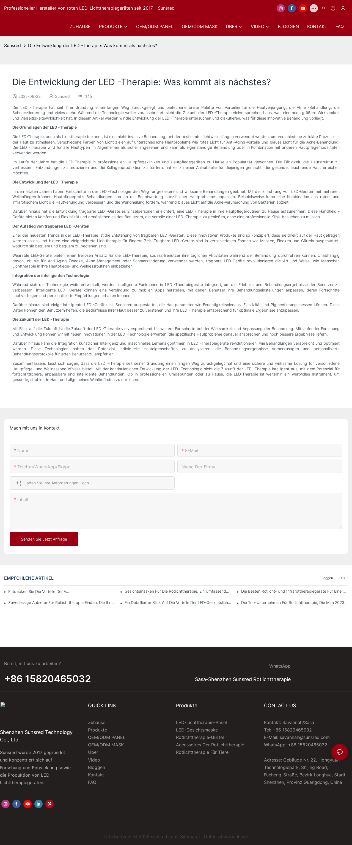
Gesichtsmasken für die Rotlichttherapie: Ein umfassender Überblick (178, 591)
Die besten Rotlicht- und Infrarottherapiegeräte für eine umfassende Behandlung (294, 591)
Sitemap (188, 836)
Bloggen (326, 578)
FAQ (342, 578)
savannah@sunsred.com (305, 737)
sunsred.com (164, 836)
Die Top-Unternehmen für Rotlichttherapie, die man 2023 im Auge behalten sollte (294, 602)
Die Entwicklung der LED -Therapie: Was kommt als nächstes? (92, 45)
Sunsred (12, 45)
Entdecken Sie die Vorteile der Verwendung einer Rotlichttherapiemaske (39, 591)
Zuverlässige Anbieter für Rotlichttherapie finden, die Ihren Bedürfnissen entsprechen (61, 602)
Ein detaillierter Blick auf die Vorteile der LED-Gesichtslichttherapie (178, 602)
